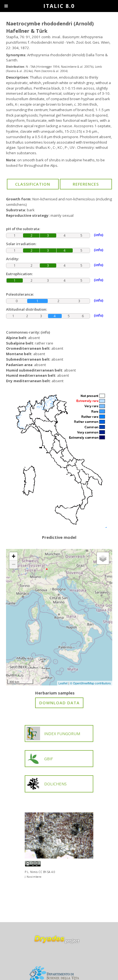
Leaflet (63, 683)
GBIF (48, 758)
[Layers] (103, 558)
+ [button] (13, 556)
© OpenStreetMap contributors (90, 683)
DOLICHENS (55, 783)
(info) (45, 332)
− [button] (13, 564)
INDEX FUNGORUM (62, 733)
